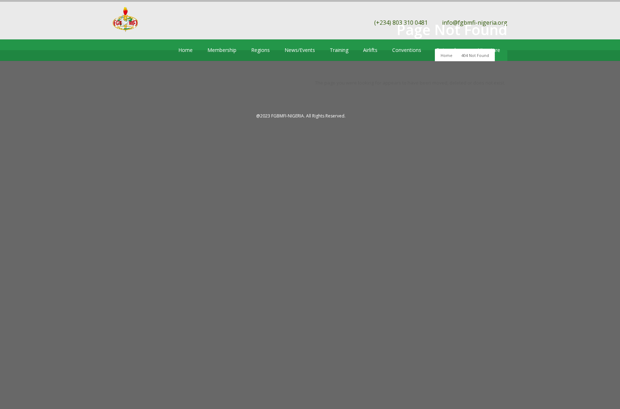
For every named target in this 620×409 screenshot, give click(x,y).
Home (185, 50)
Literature (489, 50)
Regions (260, 50)
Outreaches (449, 50)
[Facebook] (127, 50)
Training (339, 50)
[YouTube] (138, 50)
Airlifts (370, 50)
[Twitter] (117, 50)
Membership (221, 50)
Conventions (406, 50)
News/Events (300, 50)
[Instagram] (149, 50)
